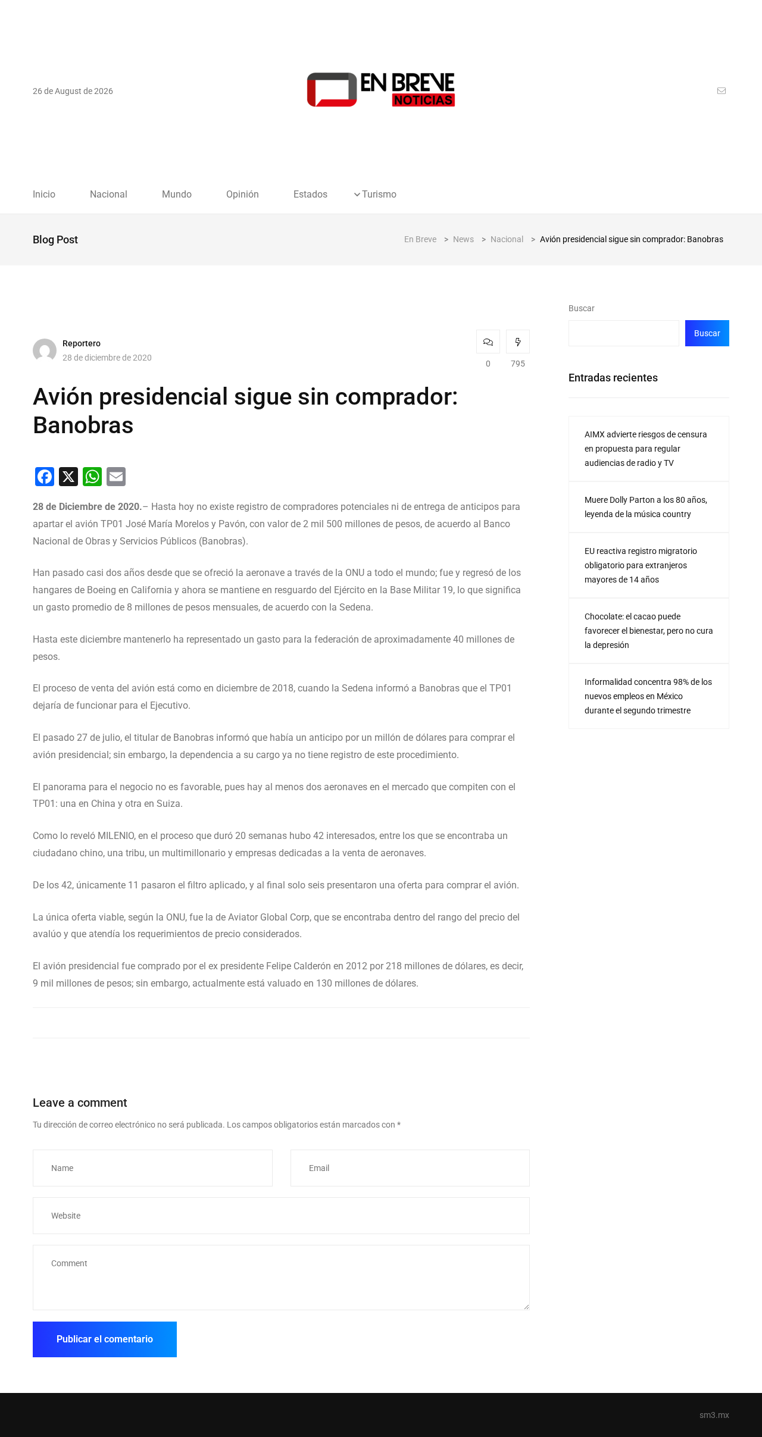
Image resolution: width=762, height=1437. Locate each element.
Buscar (582, 308)
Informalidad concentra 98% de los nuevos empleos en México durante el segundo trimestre (648, 696)
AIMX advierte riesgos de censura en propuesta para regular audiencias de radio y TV (646, 449)
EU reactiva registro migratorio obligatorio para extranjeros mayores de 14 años (641, 565)
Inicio (44, 194)
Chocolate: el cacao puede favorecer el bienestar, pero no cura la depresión (649, 631)
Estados (310, 194)
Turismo (379, 194)
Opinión (242, 194)
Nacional (108, 194)
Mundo (177, 194)
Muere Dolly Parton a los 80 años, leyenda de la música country (646, 507)
